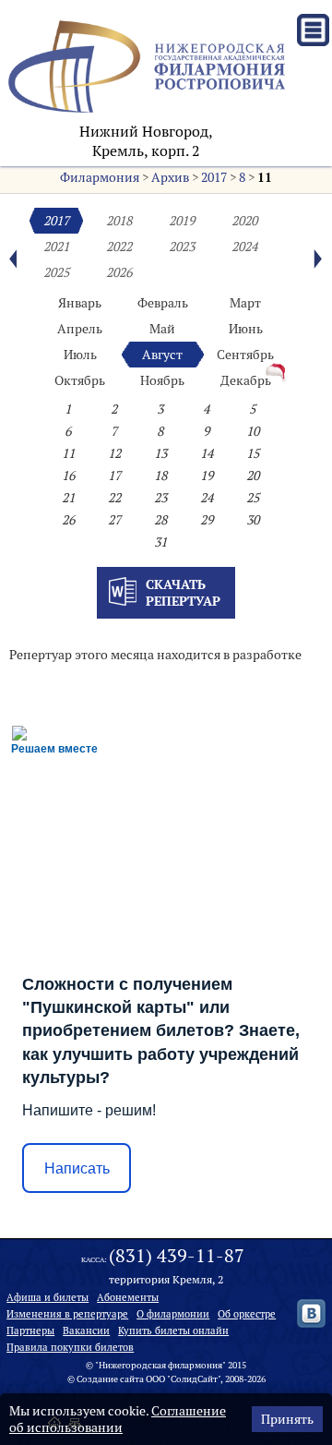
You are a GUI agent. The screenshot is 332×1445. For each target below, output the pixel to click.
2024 (244, 246)
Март (245, 303)
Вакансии (86, 1330)
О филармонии (172, 1313)
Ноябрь (162, 380)
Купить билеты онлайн (173, 1330)
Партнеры (30, 1330)
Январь (79, 303)
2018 (119, 220)
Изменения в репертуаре (67, 1313)
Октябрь (79, 380)
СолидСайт (194, 1379)
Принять (287, 1419)
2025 (56, 272)
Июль (80, 354)
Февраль (162, 303)
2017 (214, 177)
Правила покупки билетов (70, 1347)
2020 (244, 220)
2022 (119, 246)
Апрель (79, 328)
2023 (182, 246)
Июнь (246, 328)
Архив (170, 177)
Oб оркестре (247, 1313)
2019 (182, 220)
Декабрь (245, 380)
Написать (77, 1168)
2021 (56, 246)
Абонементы (128, 1297)
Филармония (99, 177)
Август (162, 354)
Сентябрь (245, 354)
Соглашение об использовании (117, 1419)
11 (264, 177)
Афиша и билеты (47, 1297)
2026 (119, 272)
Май (162, 328)
